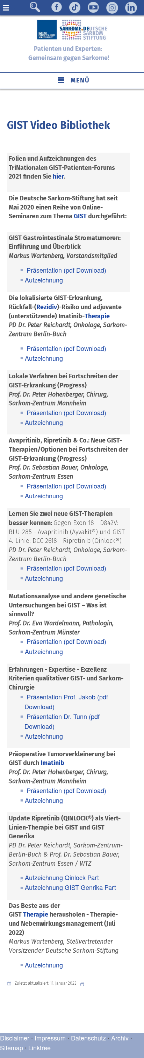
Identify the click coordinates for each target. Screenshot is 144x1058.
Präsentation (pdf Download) (65, 269)
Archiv (120, 1037)
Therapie (97, 316)
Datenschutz (89, 1037)
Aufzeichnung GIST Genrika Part (70, 887)
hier (58, 176)
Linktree (39, 1047)
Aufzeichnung (44, 279)
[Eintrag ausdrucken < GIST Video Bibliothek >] (84, 983)
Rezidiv (46, 307)
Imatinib (52, 763)
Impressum (50, 1037)
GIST (80, 216)
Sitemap (11, 1047)
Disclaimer (14, 1037)
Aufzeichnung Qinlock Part (62, 877)
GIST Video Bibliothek (58, 125)
